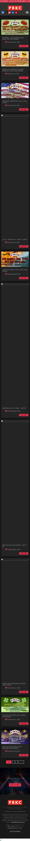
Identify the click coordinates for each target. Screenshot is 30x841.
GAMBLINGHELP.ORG (14, 828)
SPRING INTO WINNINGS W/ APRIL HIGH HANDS (14, 684)
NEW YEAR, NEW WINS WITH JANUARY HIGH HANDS (12, 747)
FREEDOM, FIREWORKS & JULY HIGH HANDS (14, 101)
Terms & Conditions (15, 831)
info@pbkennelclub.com (18, 822)
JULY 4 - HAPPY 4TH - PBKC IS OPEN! (14, 239)
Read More (23, 46)
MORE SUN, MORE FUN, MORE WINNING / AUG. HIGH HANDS (13, 70)
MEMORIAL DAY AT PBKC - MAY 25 (14, 408)
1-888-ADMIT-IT (11, 826)
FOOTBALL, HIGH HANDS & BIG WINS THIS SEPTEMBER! (13, 38)
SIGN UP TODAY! (15, 784)
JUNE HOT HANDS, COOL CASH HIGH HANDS (15, 270)
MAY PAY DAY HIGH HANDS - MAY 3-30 (14, 545)
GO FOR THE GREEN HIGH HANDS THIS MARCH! (14, 715)
